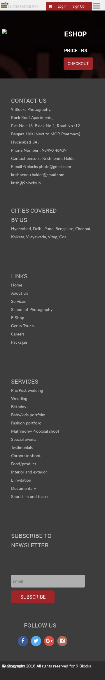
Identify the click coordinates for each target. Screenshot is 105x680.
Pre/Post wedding (27, 390)
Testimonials (22, 447)
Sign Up (78, 6)
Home (16, 285)
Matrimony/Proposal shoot (35, 431)
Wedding (19, 398)
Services (18, 301)
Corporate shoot (26, 455)
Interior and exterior (29, 472)
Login (62, 6)
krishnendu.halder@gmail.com (37, 174)
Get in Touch (22, 325)
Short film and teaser (30, 496)
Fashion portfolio (26, 423)
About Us (19, 293)
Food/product (23, 463)
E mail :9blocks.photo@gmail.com (41, 166)
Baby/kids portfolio (28, 414)
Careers (17, 334)
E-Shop (17, 317)
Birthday (18, 406)
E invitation (21, 480)
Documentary (23, 488)
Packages (19, 342)
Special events (23, 439)
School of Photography (31, 309)
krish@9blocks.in (26, 183)
